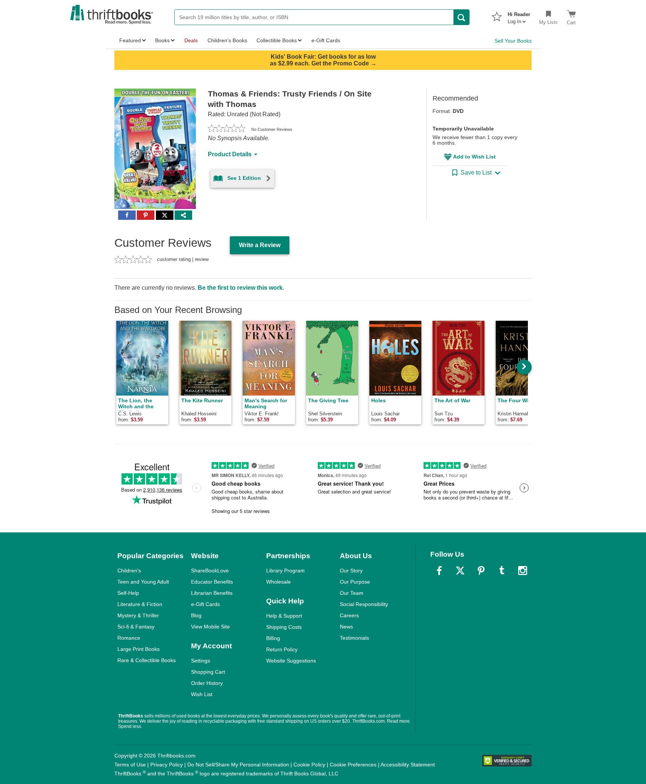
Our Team (351, 593)
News (346, 627)
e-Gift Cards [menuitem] (325, 40)
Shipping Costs (284, 627)
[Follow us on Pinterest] (481, 570)
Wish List (201, 694)
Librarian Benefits (212, 593)
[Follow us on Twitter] (460, 570)
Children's (129, 571)
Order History (207, 683)
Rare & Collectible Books (146, 660)
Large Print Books (138, 649)
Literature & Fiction (139, 604)
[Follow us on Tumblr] (502, 570)
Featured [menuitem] (130, 40)
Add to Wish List (474, 157)
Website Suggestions (291, 661)
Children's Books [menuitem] (227, 40)
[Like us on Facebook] (439, 570)
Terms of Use (130, 765)
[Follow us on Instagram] (523, 570)
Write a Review (259, 245)
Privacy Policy (166, 765)
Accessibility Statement (408, 765)
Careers (349, 615)
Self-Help (128, 593)
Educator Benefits (212, 582)
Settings (200, 661)
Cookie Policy (309, 765)
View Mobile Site (210, 627)
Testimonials (354, 638)
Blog (196, 615)
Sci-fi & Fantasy (135, 627)
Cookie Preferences (353, 765)
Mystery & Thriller (138, 615)
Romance (128, 638)
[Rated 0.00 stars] (226, 129)
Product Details (230, 154)
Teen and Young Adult (143, 582)
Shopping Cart (208, 672)
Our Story (351, 571)
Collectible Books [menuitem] (276, 40)
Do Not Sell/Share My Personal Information (238, 765)
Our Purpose (355, 582)
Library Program (285, 571)
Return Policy (282, 649)
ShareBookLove (210, 571)
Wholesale (278, 582)
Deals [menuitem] (191, 40)
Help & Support (284, 616)
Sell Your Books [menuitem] (513, 41)
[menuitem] (519, 15)
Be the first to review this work (240, 288)
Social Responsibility (364, 604)
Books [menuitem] (162, 40)
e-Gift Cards (205, 604)
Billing (273, 638)
